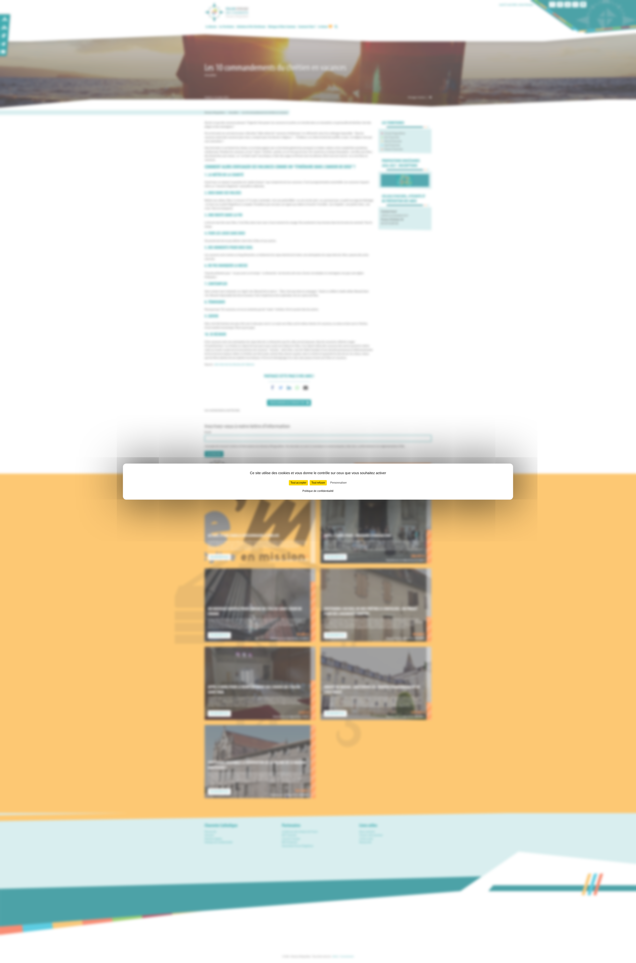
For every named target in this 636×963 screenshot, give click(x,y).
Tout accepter (298, 482)
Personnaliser (338, 482)
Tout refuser (318, 482)
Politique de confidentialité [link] (318, 491)
